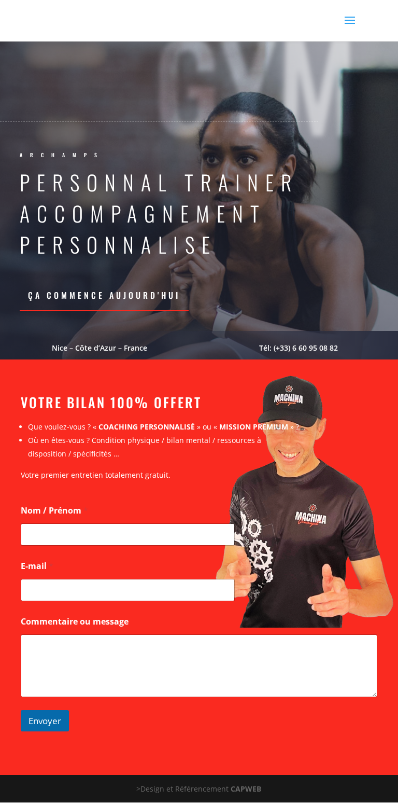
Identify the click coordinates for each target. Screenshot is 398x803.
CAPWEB (246, 789)
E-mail (37, 566)
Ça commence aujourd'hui (104, 295)
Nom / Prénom (54, 511)
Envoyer (45, 721)
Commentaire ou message (75, 622)
